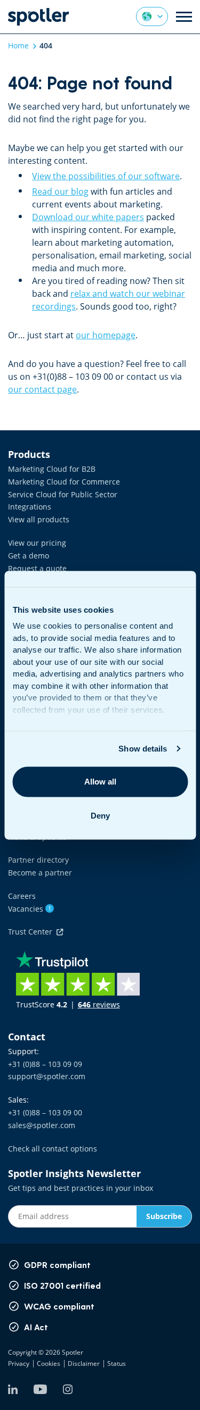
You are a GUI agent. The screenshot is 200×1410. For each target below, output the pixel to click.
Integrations (29, 507)
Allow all (100, 781)
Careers (22, 896)
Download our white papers (88, 217)
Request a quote (37, 568)
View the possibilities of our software (106, 176)
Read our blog (60, 191)
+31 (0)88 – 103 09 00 (45, 1112)
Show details (142, 748)
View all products (38, 519)
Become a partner (40, 872)
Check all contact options (52, 1149)
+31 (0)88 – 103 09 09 (45, 1064)
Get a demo (28, 555)
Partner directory (38, 860)
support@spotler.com (46, 1076)
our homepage (105, 335)
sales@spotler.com (41, 1125)
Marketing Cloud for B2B (51, 469)
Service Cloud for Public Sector (62, 494)
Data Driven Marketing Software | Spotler (38, 17)
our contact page (42, 389)
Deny (100, 815)
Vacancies (29, 909)
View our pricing (37, 543)
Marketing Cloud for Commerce (64, 482)
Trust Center (32, 932)
